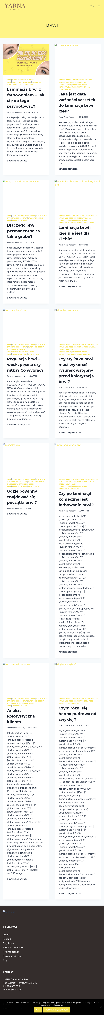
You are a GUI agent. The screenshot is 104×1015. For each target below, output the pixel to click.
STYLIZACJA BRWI (25, 85)
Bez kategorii (34, 354)
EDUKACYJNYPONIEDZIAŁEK (75, 80)
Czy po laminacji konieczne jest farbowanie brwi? (76, 499)
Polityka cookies (11, 952)
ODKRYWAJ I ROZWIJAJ (21, 82)
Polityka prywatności (13, 947)
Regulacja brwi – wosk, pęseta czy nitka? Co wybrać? (25, 365)
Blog (5, 960)
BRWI (9, 80)
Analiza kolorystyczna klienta (21, 716)
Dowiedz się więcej (18, 161)
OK (38, 1009)
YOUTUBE (67, 89)
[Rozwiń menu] (98, 6)
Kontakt (7, 939)
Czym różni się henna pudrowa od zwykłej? (77, 714)
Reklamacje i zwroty (13, 956)
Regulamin (8, 943)
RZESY (82, 218)
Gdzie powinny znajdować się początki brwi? (22, 497)
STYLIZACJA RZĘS (86, 223)
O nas (6, 934)
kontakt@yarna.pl (12, 989)
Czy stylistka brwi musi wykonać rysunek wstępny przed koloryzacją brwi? (76, 370)
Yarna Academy (18, 112)
